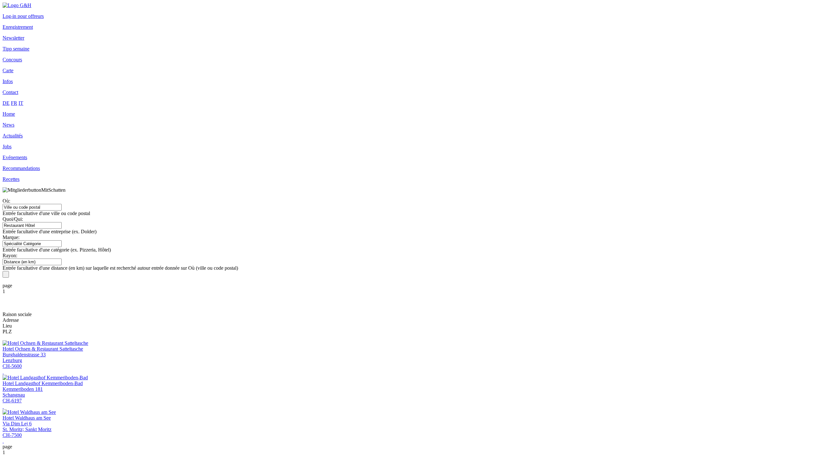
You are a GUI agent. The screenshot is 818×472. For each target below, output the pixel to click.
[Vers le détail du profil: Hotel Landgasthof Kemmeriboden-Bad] (45, 377)
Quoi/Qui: (13, 219)
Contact (10, 92)
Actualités (13, 135)
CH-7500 (12, 435)
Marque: (11, 237)
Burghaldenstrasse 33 (24, 354)
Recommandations (21, 168)
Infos (8, 81)
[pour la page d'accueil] (17, 5)
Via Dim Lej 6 (17, 423)
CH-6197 (12, 400)
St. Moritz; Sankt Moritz (27, 429)
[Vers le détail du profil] (3, 372)
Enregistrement (18, 27)
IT (21, 103)
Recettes (11, 179)
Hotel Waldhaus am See (27, 418)
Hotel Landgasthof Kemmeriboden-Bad (43, 383)
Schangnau (14, 395)
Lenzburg (12, 360)
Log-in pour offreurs (23, 16)
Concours (12, 59)
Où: (6, 201)
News (8, 125)
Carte (8, 70)
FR (14, 103)
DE (6, 103)
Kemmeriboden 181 (23, 389)
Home (9, 114)
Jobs (7, 146)
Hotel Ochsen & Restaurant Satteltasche (43, 349)
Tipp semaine (16, 48)
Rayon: (10, 255)
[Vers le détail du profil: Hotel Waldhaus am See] (29, 412)
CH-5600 (12, 366)
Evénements (15, 157)
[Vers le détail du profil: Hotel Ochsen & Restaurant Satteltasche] (45, 343)
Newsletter (13, 38)
